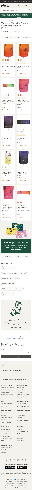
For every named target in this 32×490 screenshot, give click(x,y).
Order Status (20, 387)
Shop (9, 6)
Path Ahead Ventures (23, 420)
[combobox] (16, 10)
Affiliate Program (6, 436)
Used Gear (4, 419)
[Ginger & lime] (5, 167)
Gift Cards (4, 406)
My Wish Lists (5, 392)
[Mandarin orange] (8, 60)
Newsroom (20, 436)
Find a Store (4, 450)
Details (22, 346)
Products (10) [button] (6, 31)
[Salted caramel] (25, 132)
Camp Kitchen (24, 20)
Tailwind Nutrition (5, 20)
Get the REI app (16, 327)
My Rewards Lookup (7, 390)
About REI (19, 429)
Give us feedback (12, 338)
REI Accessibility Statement (22, 487)
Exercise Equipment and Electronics (13, 288)
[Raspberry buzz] (21, 95)
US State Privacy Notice (21, 481)
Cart (25, 5)
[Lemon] (3, 60)
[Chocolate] (21, 132)
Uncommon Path (21, 417)
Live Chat (4, 452)
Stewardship (20, 440)
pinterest (18, 459)
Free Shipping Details (23, 406)
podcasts (25, 459)
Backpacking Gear (9, 283)
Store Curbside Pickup (23, 394)
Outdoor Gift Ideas (6, 403)
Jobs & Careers (5, 429)
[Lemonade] (3, 167)
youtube (21, 459)
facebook (14, 459)
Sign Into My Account (7, 387)
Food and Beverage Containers (12, 278)
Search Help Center (6, 447)
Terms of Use (8, 479)
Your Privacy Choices (21, 479)
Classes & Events (21, 415)
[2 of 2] (8, 57)
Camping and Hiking (14, 20)
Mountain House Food (10, 273)
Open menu (29, 5)
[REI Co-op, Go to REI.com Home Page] (3, 5)
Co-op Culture (5, 431)
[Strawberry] (23, 132)
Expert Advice (16, 31)
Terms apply (23, 247)
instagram (6, 459)
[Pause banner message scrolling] (30, 14)
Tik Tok (10, 459)
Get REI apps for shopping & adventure (15, 464)
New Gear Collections (7, 417)
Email (2, 349)
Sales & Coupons (21, 403)
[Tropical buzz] (18, 95)
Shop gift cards (16, 249)
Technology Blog (21, 438)
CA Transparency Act (21, 485)
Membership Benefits (7, 394)
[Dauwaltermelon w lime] (3, 95)
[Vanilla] (18, 132)
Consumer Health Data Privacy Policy (16, 483)
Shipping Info (21, 396)
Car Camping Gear (9, 294)
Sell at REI (4, 433)
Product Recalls (9, 485)
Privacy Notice (8, 481)
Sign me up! (16, 356)
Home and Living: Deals (10, 268)
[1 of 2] (23, 57)
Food (24, 273)
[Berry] (5, 60)
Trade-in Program (6, 422)
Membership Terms (8, 487)
